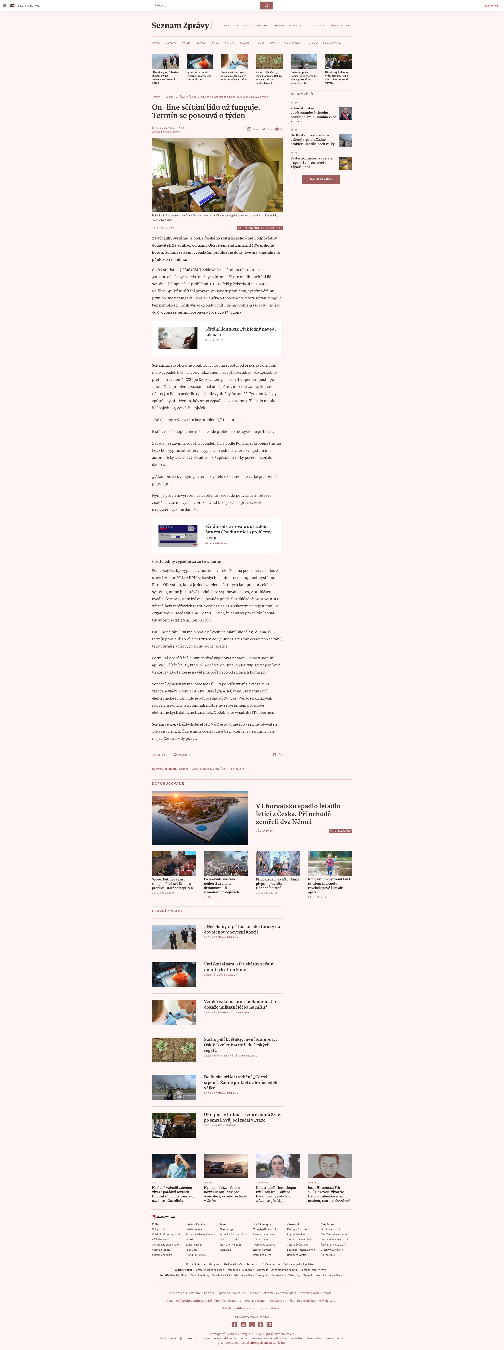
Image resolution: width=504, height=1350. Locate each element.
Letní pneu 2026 (330, 1229)
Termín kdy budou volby (166, 1245)
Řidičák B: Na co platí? (333, 1245)
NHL (222, 1255)
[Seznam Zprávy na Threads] (260, 1324)
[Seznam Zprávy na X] (243, 1324)
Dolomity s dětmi (297, 1255)
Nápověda (223, 1293)
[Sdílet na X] (281, 755)
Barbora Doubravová (232, 1012)
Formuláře (237, 768)
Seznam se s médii (282, 1301)
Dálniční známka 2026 (334, 1235)
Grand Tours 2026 (196, 1255)
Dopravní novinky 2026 (334, 1240)
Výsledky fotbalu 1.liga (233, 1235)
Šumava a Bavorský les (300, 1240)
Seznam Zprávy (172, 128)
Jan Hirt (190, 1240)
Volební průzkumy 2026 (166, 1235)
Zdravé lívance (261, 1240)
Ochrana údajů (286, 1293)
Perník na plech (262, 1255)
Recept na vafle (262, 1250)
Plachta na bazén (214, 1270)
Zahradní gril (308, 1270)
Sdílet (269, 129)
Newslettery (327, 1301)
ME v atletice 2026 (230, 1245)
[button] (165, 61)
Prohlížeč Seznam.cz (228, 1301)
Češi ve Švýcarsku (297, 1245)
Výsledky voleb (160, 1240)
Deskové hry (278, 1276)
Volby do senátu (161, 1250)
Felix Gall (191, 1250)
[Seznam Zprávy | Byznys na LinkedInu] (269, 1324)
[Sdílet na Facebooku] (274, 755)
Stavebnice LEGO (222, 1276)
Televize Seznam (256, 1301)
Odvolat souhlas (233, 1308)
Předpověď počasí (233, 1264)
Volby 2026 (158, 1229)
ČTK (155, 128)
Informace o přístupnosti (315, 1293)
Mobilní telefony (199, 1276)
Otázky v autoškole (332, 1250)
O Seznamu (194, 1293)
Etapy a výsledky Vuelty (200, 1235)
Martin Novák (225, 1125)
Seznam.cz (491, 5)
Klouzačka (262, 1270)
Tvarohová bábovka (264, 1245)
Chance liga (226, 1229)
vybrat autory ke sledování (166, 131)
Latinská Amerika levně (301, 1250)
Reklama (267, 1293)
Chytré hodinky (312, 1276)
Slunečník (248, 1270)
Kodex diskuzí (306, 1301)
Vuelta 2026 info (195, 1229)
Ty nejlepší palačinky (265, 1229)
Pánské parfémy (332, 1276)
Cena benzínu (273, 1264)
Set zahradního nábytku (284, 1270)
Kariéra (209, 1293)
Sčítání (183, 768)
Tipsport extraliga (230, 1240)
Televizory (294, 1276)
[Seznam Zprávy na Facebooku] (234, 1324)
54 (281, 129)
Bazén (198, 1270)
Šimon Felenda (226, 975)
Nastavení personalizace (263, 1308)
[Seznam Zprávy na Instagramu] (252, 1324)
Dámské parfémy (244, 1276)
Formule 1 (225, 1250)
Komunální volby (162, 1255)
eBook (255, 129)
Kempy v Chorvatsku (299, 1229)
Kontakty (238, 1293)
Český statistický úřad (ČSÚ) (209, 768)
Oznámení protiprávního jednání (189, 1301)
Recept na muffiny (264, 1235)
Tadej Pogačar (194, 1245)
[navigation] (5, 5)
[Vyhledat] (266, 5)
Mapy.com (215, 1264)
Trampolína (233, 1270)
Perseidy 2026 (255, 1264)
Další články (321, 179)
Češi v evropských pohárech (300, 1264)
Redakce (253, 1293)
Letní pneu (262, 1276)
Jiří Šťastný (224, 1055)
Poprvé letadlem (296, 1235)
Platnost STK (328, 1255)
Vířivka (322, 1270)
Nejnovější (303, 94)
